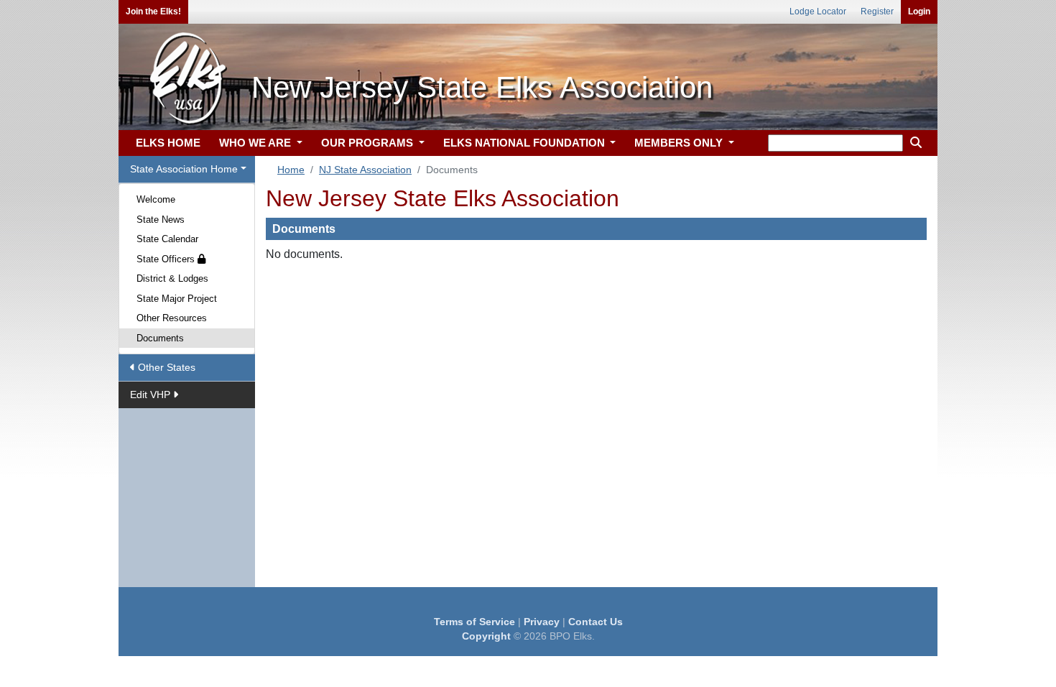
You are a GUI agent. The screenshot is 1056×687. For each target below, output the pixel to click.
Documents (160, 338)
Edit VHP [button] (151, 394)
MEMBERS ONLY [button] (680, 143)
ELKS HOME (168, 143)
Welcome (155, 199)
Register (877, 11)
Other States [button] (165, 367)
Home (291, 169)
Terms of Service (474, 621)
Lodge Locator (817, 11)
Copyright (486, 636)
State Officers (167, 259)
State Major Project (176, 298)
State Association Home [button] (184, 169)
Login (919, 11)
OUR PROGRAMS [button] (368, 143)
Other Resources (171, 318)
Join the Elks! (153, 11)
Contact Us (595, 621)
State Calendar (167, 239)
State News (160, 219)
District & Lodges (172, 278)
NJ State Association (365, 169)
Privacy (542, 621)
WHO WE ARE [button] (256, 143)
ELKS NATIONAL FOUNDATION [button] (525, 143)
